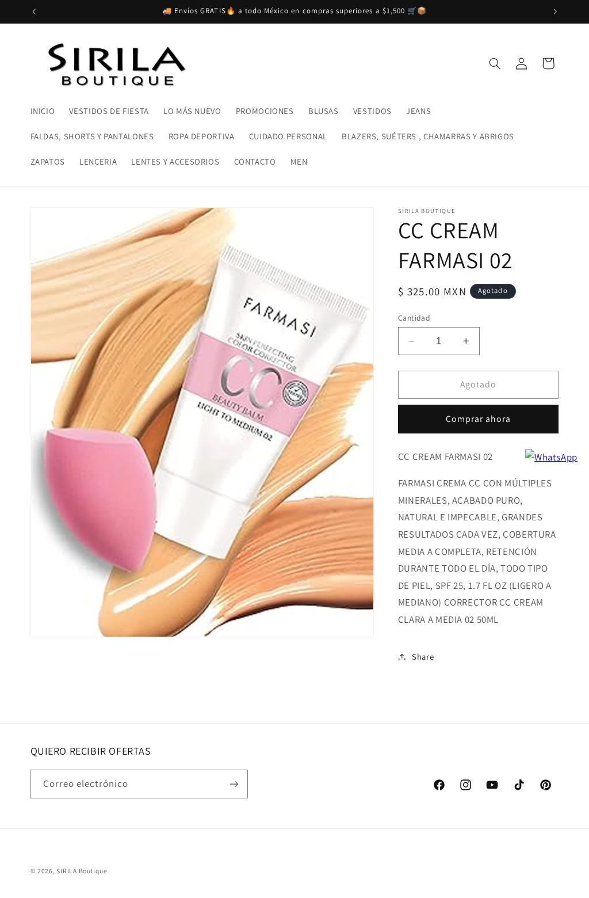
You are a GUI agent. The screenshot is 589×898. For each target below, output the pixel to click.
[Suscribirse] (233, 784)
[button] (494, 63)
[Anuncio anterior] (34, 11)
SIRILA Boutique (81, 870)
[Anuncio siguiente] (555, 11)
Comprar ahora (478, 419)
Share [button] (423, 656)
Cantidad (414, 318)
